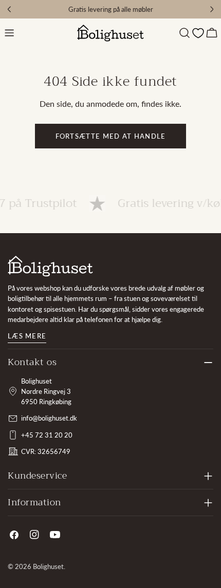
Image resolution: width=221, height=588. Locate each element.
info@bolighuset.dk (49, 418)
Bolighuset (48, 566)
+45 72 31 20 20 (46, 435)
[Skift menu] (9, 33)
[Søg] (184, 33)
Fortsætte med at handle (111, 136)
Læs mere (27, 336)
